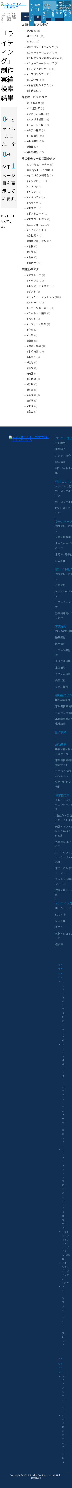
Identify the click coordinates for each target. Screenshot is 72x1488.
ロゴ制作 (60, 560)
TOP (68, 1472)
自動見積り (69, 10)
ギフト (33, 291)
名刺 (32, 246)
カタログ (35, 186)
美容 (33, 373)
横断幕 (59, 944)
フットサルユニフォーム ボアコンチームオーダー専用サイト (63, 1095)
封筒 (32, 252)
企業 (33, 340)
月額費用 (60, 585)
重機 (32, 406)
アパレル (35, 280)
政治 (32, 362)
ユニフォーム (38, 224)
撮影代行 (60, 680)
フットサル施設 (38, 313)
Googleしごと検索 (40, 170)
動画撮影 (60, 637)
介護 (32, 330)
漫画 (32, 257)
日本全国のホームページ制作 (63, 1439)
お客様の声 (65, 10)
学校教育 (35, 351)
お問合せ (64, 7)
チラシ (34, 192)
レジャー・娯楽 (38, 324)
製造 (32, 390)
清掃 (32, 368)
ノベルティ (36, 197)
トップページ (3, 17)
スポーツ (35, 302)
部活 (32, 400)
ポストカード (37, 213)
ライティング (37, 230)
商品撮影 (35, 152)
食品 (32, 411)
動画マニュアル (39, 241)
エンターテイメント (41, 286)
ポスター (35, 208)
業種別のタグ (30, 269)
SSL (33, 41)
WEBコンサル (37, 7)
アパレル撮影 (38, 114)
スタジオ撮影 (38, 119)
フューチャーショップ (43, 63)
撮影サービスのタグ (34, 97)
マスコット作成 (38, 219)
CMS (33, 30)
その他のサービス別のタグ (38, 158)
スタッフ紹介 (63, 455)
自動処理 (35, 90)
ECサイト (35, 36)
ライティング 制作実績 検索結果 (11, 16)
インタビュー (37, 181)
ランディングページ (41, 69)
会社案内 (35, 235)
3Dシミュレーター (40, 164)
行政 (32, 384)
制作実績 (57, 9)
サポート (64, 3)
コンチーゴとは (31, 12)
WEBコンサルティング (42, 47)
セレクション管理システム (45, 58)
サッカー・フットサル (44, 297)
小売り (33, 357)
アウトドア (36, 275)
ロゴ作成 (35, 79)
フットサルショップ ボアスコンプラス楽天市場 (63, 1188)
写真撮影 (35, 136)
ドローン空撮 (38, 125)
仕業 (32, 335)
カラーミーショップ (42, 52)
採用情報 (60, 462)
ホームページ (43, 11)
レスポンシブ (39, 74)
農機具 (33, 395)
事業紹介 (60, 449)
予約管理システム (40, 85)
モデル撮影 (37, 130)
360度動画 (35, 108)
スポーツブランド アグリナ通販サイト (63, 1317)
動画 (33, 146)
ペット (33, 319)
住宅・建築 (37, 346)
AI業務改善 (53, 10)
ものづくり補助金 (40, 175)
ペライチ (35, 202)
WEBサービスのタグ (35, 24)
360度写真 (35, 103)
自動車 (33, 379)
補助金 (34, 263)
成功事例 (60, 744)
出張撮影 (35, 141)
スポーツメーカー (40, 308)
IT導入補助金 (62, 700)
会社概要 (60, 443)
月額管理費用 (63, 537)
